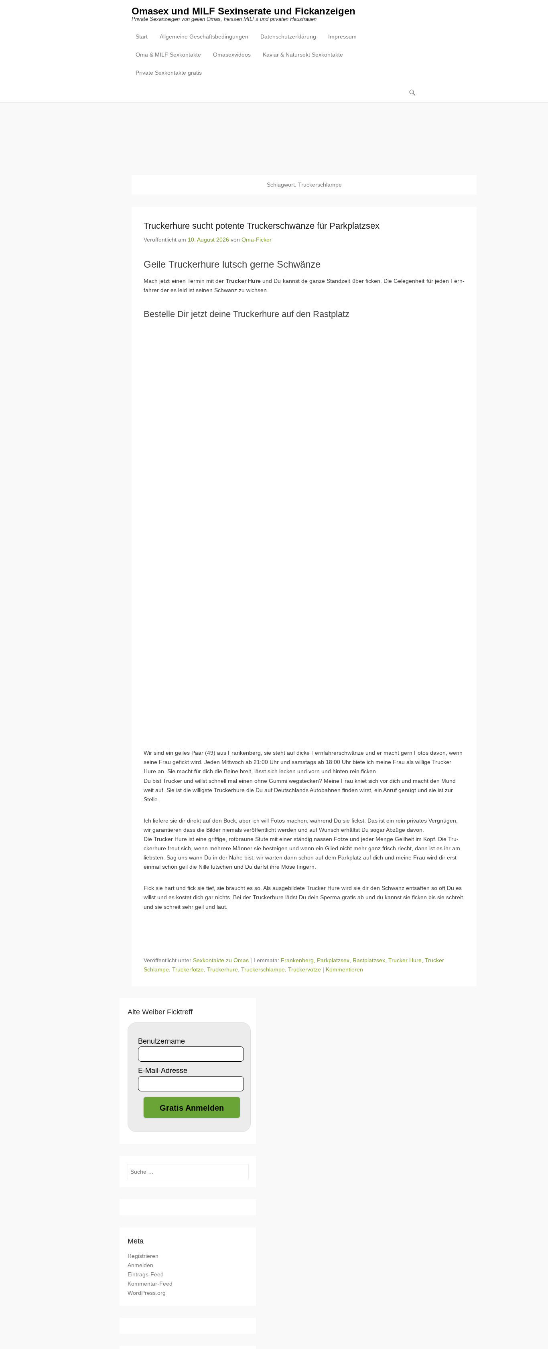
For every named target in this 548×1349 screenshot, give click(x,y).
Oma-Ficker (257, 239)
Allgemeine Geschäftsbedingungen (204, 36)
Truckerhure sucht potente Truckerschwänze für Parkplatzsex (262, 226)
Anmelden (140, 1265)
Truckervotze (304, 969)
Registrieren (143, 1256)
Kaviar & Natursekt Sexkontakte (303, 54)
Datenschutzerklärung (288, 36)
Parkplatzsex (333, 960)
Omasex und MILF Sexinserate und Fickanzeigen (243, 11)
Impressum (342, 36)
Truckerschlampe (263, 969)
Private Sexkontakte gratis (169, 72)
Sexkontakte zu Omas (221, 960)
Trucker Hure (405, 960)
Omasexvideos (232, 54)
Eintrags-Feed (146, 1274)
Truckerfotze (188, 969)
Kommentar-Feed (150, 1283)
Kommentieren (344, 969)
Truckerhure (222, 969)
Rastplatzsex (369, 960)
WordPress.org (147, 1293)
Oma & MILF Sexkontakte (168, 54)
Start (142, 36)
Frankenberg (297, 960)
